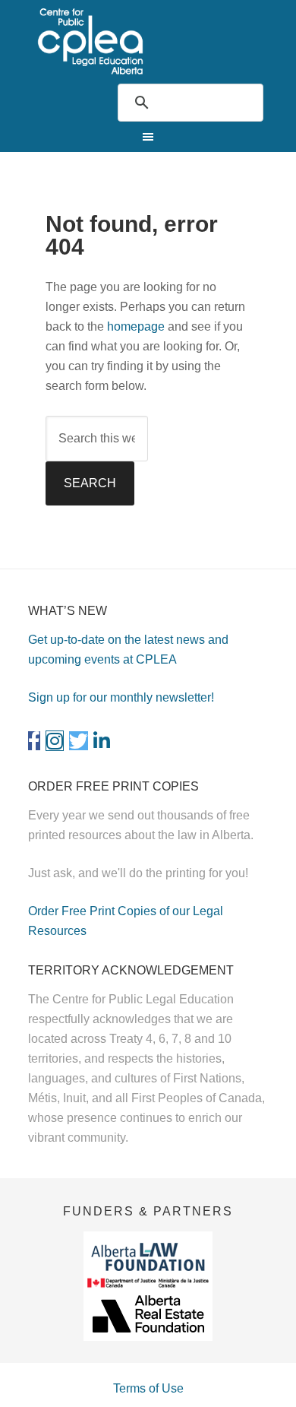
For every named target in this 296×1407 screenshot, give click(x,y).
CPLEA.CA (148, 41)
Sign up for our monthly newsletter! (121, 697)
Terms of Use (148, 1388)
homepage (136, 326)
